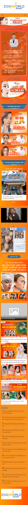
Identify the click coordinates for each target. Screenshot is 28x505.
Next (25, 91)
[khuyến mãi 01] (14, 122)
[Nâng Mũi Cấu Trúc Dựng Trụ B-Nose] (14, 90)
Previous (2, 91)
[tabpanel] (14, 21)
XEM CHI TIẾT (14, 256)
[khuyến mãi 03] (14, 151)
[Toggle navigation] (25, 15)
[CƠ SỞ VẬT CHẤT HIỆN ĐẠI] (14, 182)
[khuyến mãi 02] (14, 139)
